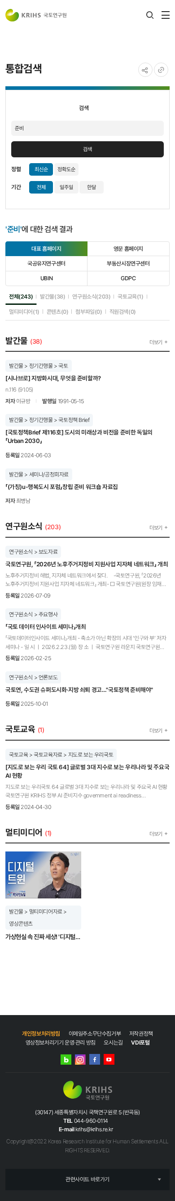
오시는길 (113, 1042)
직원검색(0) (122, 311)
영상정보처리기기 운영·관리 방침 (61, 1042)
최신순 (41, 169)
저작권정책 (141, 1033)
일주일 (66, 187)
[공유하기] (145, 70)
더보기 (155, 342)
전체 (41, 187)
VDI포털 (140, 1042)
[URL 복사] (161, 70)
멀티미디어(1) (24, 311)
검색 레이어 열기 (149, 15)
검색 (87, 149)
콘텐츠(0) (58, 311)
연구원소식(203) (91, 296)
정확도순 (66, 169)
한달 (91, 187)
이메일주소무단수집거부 (95, 1033)
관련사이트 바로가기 (87, 1179)
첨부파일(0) (88, 311)
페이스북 (94, 1059)
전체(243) (21, 296)
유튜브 (109, 1059)
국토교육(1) (130, 296)
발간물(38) (52, 296)
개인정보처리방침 (41, 1033)
